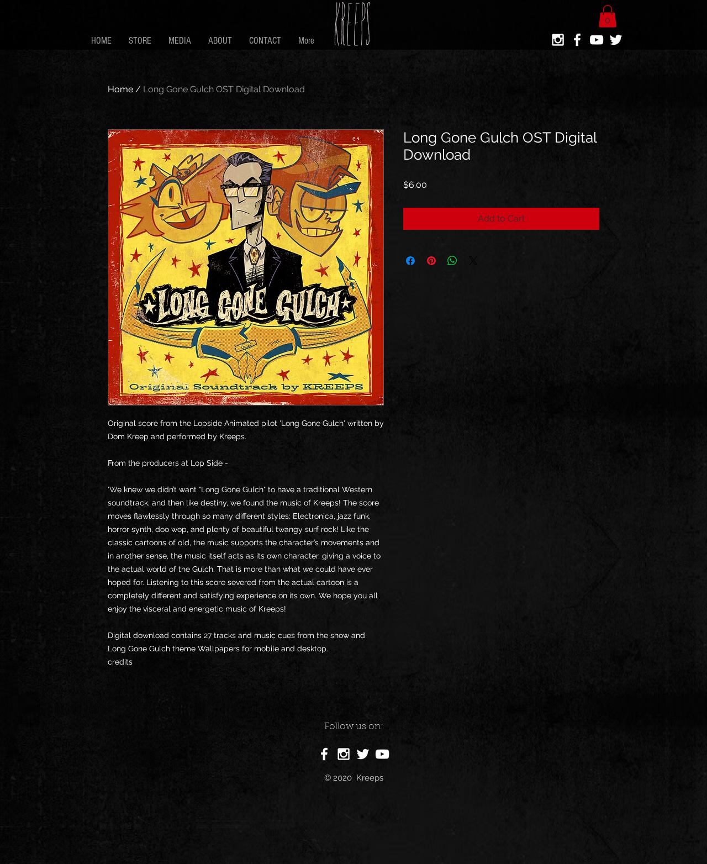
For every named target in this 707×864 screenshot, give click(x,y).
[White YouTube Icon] (596, 39)
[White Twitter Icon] (616, 39)
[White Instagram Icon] (558, 39)
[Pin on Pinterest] (431, 260)
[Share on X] (473, 260)
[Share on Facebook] (410, 260)
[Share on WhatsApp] (452, 260)
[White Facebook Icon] (577, 39)
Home (120, 89)
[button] (607, 16)
